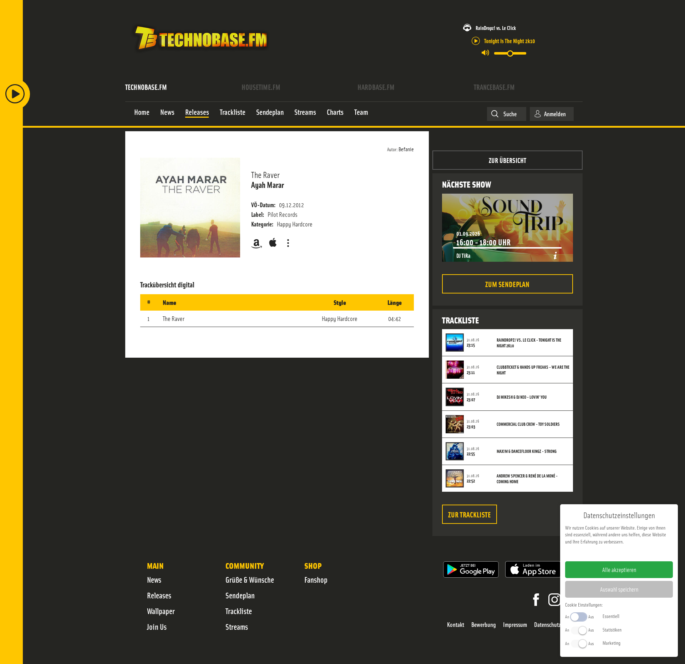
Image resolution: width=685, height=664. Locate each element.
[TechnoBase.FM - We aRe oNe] (200, 54)
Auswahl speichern (619, 589)
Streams (236, 626)
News (154, 579)
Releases (159, 595)
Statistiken (612, 629)
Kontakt (455, 624)
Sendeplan (240, 595)
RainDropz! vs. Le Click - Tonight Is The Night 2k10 (529, 342)
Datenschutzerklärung (631, 553)
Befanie (406, 148)
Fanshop (316, 579)
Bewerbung (483, 624)
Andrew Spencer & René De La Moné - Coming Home (527, 478)
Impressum (515, 624)
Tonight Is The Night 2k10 (509, 40)
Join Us (157, 626)
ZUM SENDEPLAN (507, 283)
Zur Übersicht (507, 159)
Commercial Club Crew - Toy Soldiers (528, 424)
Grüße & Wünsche (249, 579)
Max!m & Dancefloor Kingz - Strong (527, 451)
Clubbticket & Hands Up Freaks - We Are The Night (533, 370)
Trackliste (238, 611)
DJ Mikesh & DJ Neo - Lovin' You (522, 397)
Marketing (611, 642)
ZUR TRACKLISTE (469, 514)
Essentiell (611, 616)
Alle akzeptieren (619, 569)
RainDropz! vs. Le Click (496, 27)
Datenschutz (547, 624)
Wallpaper (161, 611)
